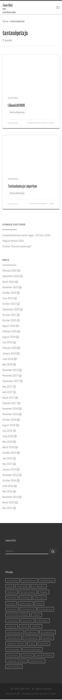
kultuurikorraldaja (17, 615)
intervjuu (39, 597)
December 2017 (10, 370)
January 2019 (9, 353)
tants (32, 643)
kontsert (12, 609)
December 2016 (10, 408)
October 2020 (9, 320)
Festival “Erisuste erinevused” (16, 246)
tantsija (44, 643)
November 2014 (10, 474)
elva (9, 586)
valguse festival (16, 661)
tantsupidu (13, 649)
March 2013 (8, 502)
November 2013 (10, 496)
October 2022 (9, 303)
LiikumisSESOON (16, 105)
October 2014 (9, 480)
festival (11, 592)
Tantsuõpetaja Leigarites (22, 186)
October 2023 (9, 292)
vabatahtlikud (44, 655)
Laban (36, 615)
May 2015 (7, 463)
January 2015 (9, 469)
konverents (28, 609)
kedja (39, 603)
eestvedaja (46, 580)
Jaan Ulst (24, 688)
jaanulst (14, 123)
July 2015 (7, 458)
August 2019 (8, 336)
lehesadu (42, 620)
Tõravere (12, 655)
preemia (32, 632)
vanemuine (36, 661)
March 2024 (8, 281)
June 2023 (7, 298)
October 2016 (9, 419)
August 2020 (8, 325)
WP (18, 693)
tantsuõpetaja (32, 649)
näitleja (36, 626)
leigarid (11, 626)
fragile (43, 592)
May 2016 (7, 441)
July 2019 (7, 342)
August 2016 (8, 425)
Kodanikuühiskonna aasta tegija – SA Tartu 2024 (26, 235)
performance (14, 632)
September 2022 (10, 309)
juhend (11, 603)
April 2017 (7, 392)
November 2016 (10, 414)
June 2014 (7, 485)
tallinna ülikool (15, 643)
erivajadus (39, 586)
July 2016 (7, 430)
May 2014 (7, 491)
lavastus (27, 620)
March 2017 (8, 397)
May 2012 (7, 508)
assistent (12, 580)
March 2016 (8, 447)
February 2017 (9, 403)
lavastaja (12, 620)
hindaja (25, 597)
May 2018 (7, 364)
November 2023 (10, 287)
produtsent (47, 632)
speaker (47, 638)
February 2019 (9, 347)
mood (24, 626)
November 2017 (10, 375)
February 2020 (9, 331)
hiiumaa (12, 597)
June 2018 (7, 358)
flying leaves (27, 592)
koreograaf (45, 609)
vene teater (14, 666)
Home (5, 21)
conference (29, 580)
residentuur (31, 638)
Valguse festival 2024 (13, 240)
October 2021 (9, 314)
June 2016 (7, 436)
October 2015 (9, 452)
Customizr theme (48, 693)
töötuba (27, 655)
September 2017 (10, 381)
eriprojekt (22, 586)
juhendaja (26, 603)
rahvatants (13, 638)
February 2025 (9, 270)
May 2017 (7, 386)
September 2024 (10, 276)
